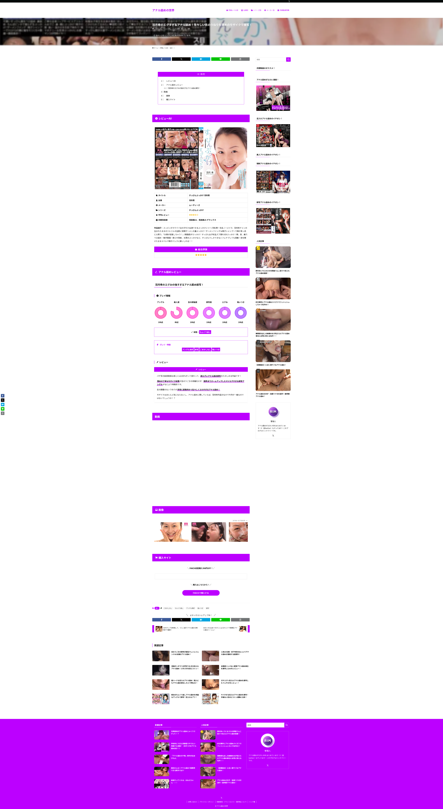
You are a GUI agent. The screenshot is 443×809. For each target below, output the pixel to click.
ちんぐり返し (167, 29)
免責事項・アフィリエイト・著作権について (232, 802)
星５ (157, 608)
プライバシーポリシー (206, 802)
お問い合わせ (192, 802)
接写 (189, 29)
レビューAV (170, 80)
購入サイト (169, 99)
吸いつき (183, 29)
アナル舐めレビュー (173, 84)
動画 (166, 91)
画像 (167, 95)
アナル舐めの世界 (163, 10)
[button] (161, 59)
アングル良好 (176, 29)
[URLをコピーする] (240, 59)
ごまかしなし (158, 29)
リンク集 (252, 802)
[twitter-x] (289, 1)
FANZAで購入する (201, 592)
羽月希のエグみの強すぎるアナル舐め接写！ (184, 88)
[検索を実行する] (288, 59)
